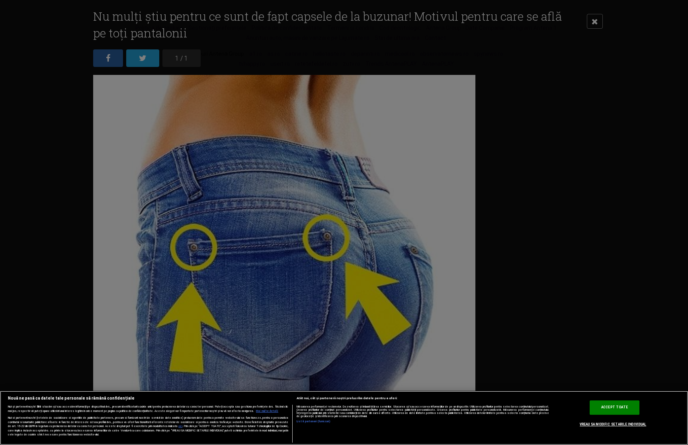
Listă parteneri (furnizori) (313, 421)
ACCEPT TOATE (614, 407)
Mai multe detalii (267, 411)
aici (180, 426)
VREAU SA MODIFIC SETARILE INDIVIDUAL (613, 424)
